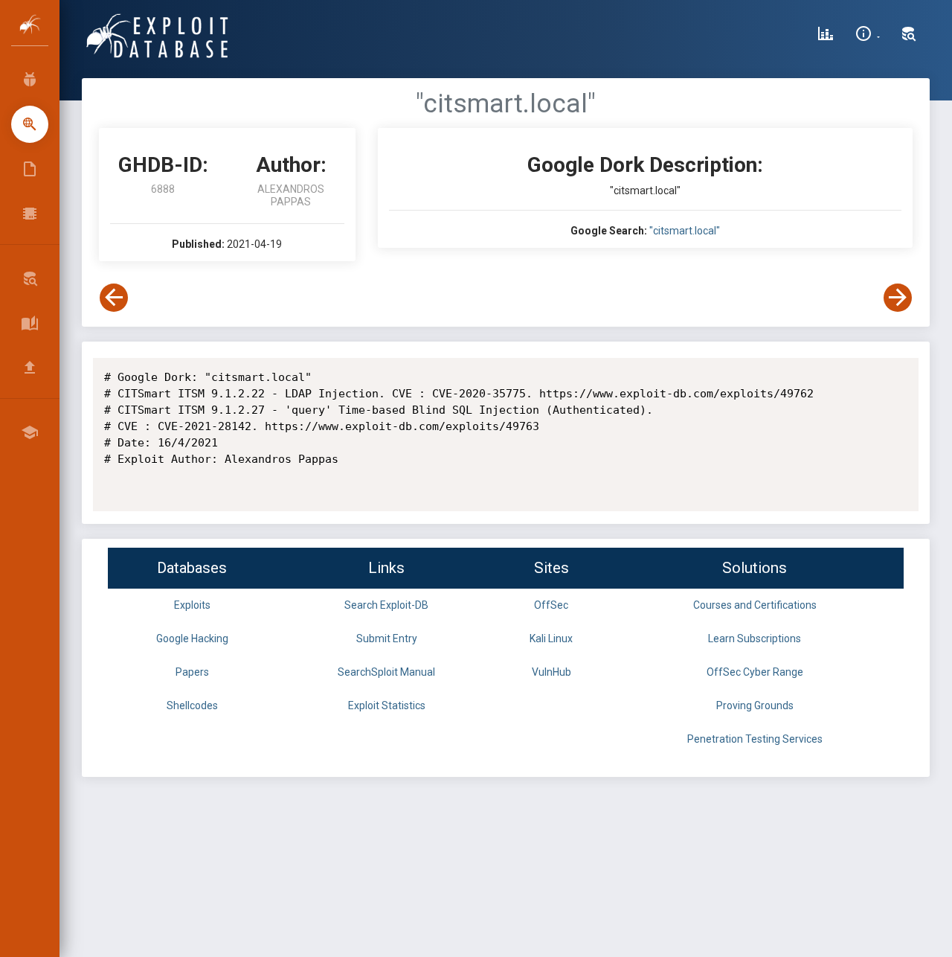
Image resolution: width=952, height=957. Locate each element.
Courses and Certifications (755, 605)
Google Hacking (192, 638)
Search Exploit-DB (386, 605)
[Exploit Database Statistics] (825, 36)
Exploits (192, 605)
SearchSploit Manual (386, 672)
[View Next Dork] (898, 298)
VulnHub (551, 672)
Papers (192, 672)
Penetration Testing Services (755, 739)
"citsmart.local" (684, 231)
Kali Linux (551, 638)
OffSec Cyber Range (755, 672)
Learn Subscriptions (754, 638)
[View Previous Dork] (114, 298)
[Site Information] (867, 36)
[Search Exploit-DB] (909, 36)
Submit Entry (386, 638)
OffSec (551, 605)
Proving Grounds (755, 705)
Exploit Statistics (386, 705)
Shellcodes (192, 705)
